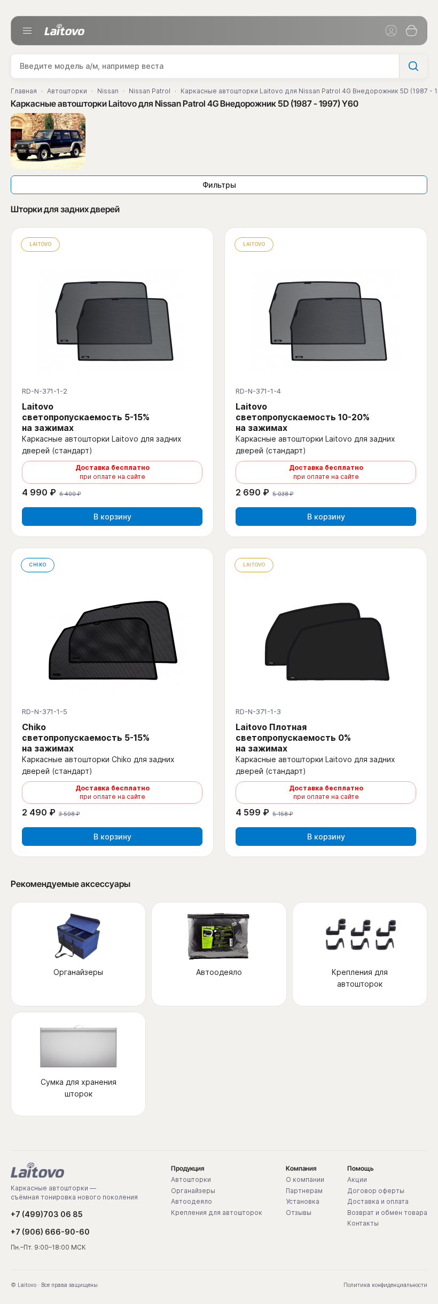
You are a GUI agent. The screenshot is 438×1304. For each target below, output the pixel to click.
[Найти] (413, 66)
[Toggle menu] (27, 31)
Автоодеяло (191, 1201)
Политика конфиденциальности (385, 1285)
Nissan (108, 91)
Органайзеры (193, 1191)
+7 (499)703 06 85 (47, 1214)
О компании (305, 1179)
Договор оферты (375, 1191)
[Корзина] (411, 31)
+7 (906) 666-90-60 (50, 1231)
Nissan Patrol (149, 91)
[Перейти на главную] (37, 1170)
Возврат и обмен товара (387, 1213)
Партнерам (304, 1191)
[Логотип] (64, 29)
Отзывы (298, 1213)
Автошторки (67, 91)
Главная (24, 91)
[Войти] (391, 31)
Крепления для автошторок (216, 1213)
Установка (302, 1201)
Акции (357, 1179)
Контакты (363, 1223)
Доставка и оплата (378, 1201)
